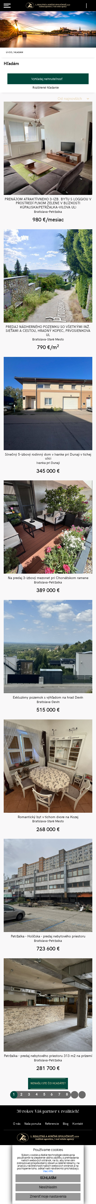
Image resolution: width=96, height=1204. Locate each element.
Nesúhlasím (48, 1187)
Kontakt (77, 1124)
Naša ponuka (32, 1124)
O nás (16, 1124)
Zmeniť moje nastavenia (48, 1196)
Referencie (52, 1124)
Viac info (48, 1171)
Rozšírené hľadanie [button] (46, 88)
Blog (65, 1124)
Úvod (8, 52)
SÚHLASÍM (48, 1178)
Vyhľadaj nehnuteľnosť (46, 79)
